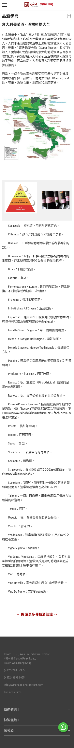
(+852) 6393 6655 (14, 677)
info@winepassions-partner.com (23, 685)
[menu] (4, 5)
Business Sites (13, 692)
